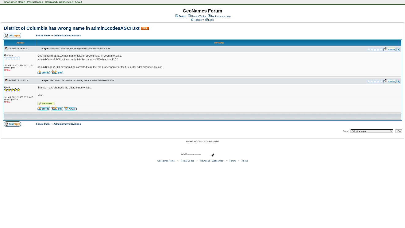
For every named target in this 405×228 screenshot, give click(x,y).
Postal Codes (35, 2)
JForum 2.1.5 (201, 141)
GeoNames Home (14, 2)
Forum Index (43, 35)
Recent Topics (198, 16)
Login (211, 20)
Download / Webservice (59, 2)
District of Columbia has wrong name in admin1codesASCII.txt (71, 28)
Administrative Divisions (67, 35)
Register (197, 20)
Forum (233, 161)
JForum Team (213, 141)
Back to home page (221, 16)
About (78, 2)
